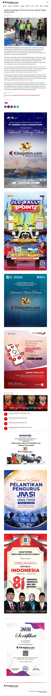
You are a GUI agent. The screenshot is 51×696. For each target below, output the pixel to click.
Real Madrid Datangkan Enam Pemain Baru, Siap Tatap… (20, 427)
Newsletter (41, 691)
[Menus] (47, 2)
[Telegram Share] (14, 106)
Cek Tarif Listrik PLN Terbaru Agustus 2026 (18, 422)
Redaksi (45, 691)
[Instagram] (6, 103)
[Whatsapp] (18, 106)
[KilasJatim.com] (10, 2)
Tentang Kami (35, 691)
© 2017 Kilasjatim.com (43, 692)
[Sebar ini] (5, 106)
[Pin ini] (11, 106)
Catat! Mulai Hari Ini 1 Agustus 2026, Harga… (18, 417)
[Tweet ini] (8, 106)
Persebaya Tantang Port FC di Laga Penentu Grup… (19, 413)
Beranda (30, 691)
